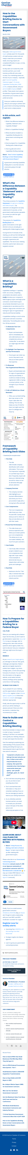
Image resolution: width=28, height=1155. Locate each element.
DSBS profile (6, 693)
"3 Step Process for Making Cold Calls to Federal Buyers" (15, 848)
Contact (14, 1146)
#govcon (5, 877)
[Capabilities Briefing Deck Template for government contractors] (9, 175)
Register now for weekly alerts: (10, 924)
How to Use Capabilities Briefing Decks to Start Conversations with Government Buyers (13, 1123)
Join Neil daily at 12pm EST (10, 962)
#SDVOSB (13, 913)
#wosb (23, 913)
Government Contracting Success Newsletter (14, 862)
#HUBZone (6, 913)
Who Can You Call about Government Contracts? (10, 1092)
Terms (14, 1139)
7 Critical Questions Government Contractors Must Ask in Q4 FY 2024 (14, 1115)
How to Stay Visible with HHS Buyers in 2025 (12, 1079)
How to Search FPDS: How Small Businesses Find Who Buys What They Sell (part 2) (12, 1059)
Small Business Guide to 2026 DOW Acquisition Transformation (13, 1073)
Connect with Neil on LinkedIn (14, 970)
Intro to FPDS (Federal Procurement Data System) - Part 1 (14, 1066)
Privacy (14, 1142)
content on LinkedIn (8, 698)
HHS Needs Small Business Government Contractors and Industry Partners (12, 1108)
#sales (22, 873)
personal (5, 89)
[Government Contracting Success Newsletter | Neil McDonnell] (14, 893)
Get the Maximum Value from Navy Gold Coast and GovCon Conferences (14, 1099)
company (13, 89)
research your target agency (15, 659)
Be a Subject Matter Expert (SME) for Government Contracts (13, 1085)
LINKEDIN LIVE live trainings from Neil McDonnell (15, 931)
